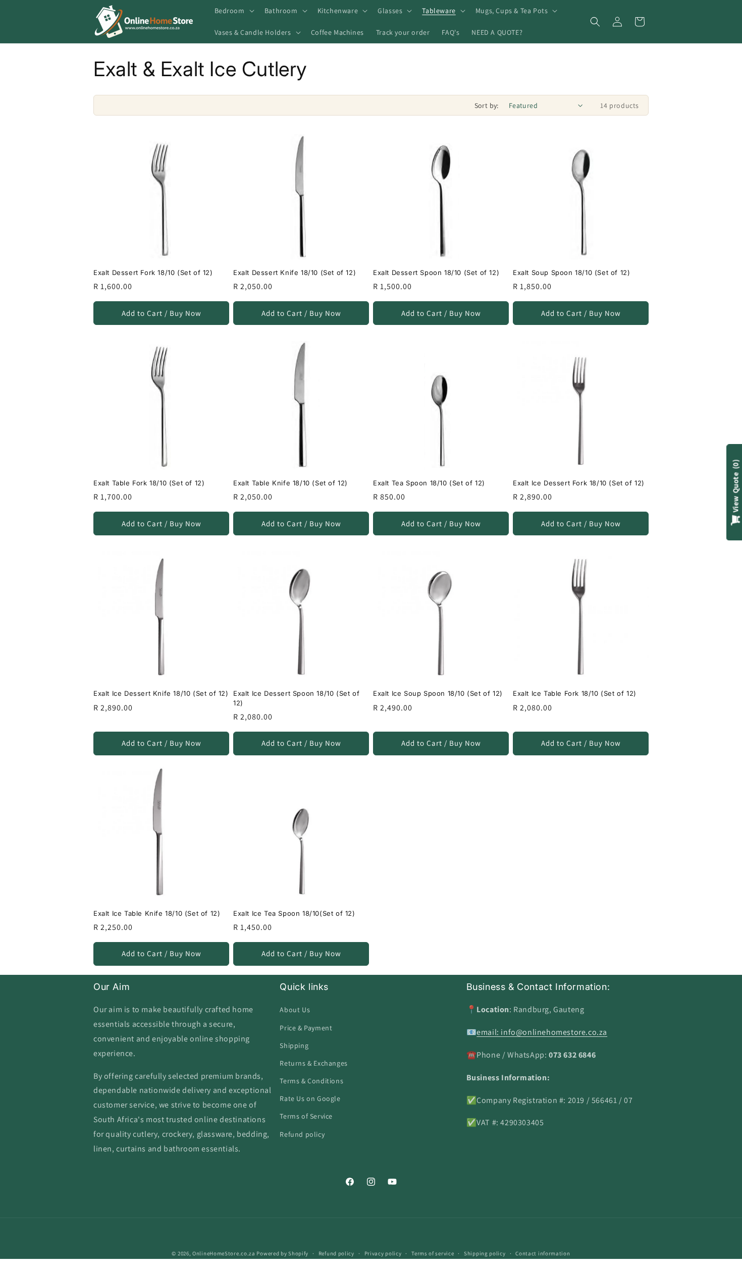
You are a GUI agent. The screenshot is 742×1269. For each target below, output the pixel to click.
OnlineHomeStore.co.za (223, 1253)
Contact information (542, 1253)
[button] (233, 10)
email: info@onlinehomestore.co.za (541, 1032)
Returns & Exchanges (313, 1063)
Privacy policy (383, 1253)
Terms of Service (306, 1116)
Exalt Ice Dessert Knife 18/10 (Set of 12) (161, 693)
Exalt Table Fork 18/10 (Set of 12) (148, 483)
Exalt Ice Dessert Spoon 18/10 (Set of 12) (296, 697)
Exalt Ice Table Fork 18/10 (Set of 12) (575, 693)
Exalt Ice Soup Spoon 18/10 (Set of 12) (438, 693)
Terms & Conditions (311, 1080)
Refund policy (302, 1134)
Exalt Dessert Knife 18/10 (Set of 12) (294, 272)
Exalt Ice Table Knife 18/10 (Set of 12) (156, 913)
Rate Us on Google (310, 1098)
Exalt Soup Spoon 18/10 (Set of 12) (571, 272)
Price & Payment (306, 1027)
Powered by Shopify (282, 1253)
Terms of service (432, 1253)
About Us (295, 1009)
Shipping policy (485, 1253)
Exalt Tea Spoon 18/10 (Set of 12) (429, 483)
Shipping (294, 1045)
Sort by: (486, 105)
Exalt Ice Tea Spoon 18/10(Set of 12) (294, 913)
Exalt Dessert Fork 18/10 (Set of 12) (153, 272)
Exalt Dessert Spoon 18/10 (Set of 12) (436, 272)
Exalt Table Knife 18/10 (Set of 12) (290, 483)
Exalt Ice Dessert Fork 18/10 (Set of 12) (579, 483)
